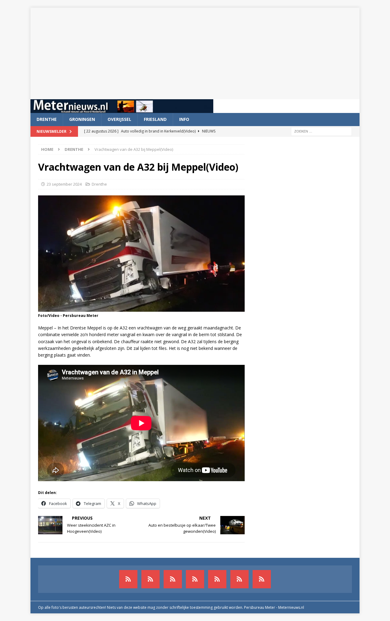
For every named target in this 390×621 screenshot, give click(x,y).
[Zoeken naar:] (321, 131)
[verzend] (262, 579)
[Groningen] (173, 579)
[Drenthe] (150, 579)
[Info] (217, 579)
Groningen (82, 119)
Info (184, 119)
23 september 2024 (64, 184)
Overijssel (119, 119)
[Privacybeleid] (239, 579)
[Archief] (128, 579)
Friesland (155, 119)
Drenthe (47, 119)
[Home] (195, 579)
